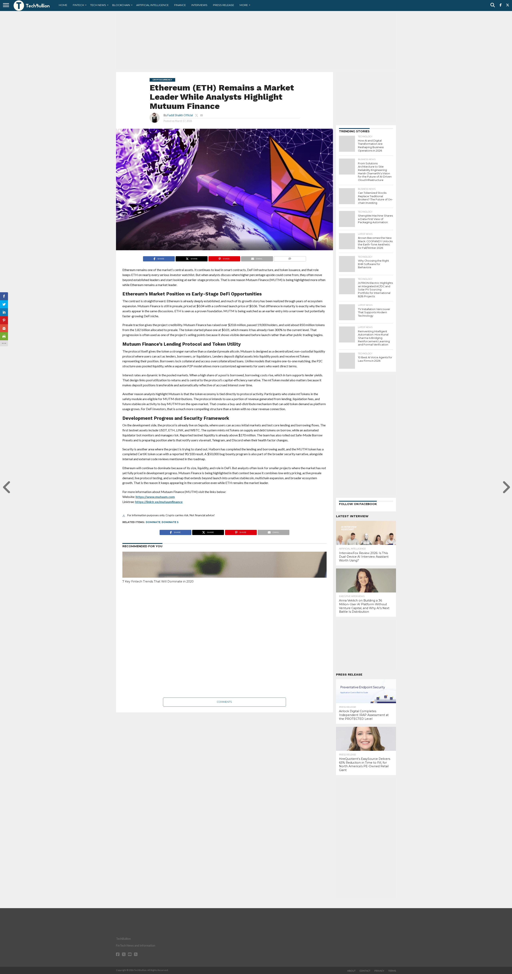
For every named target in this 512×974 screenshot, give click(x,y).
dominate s (170, 522)
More (244, 5)
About (351, 970)
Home (63, 5)
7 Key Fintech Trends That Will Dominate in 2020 (158, 581)
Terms (392, 970)
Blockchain (121, 5)
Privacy (379, 970)
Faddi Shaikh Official (180, 115)
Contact (365, 970)
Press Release (223, 5)
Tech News (98, 5)
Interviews (199, 5)
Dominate (153, 522)
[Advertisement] (256, 41)
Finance (180, 5)
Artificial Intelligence (152, 5)
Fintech (78, 5)
